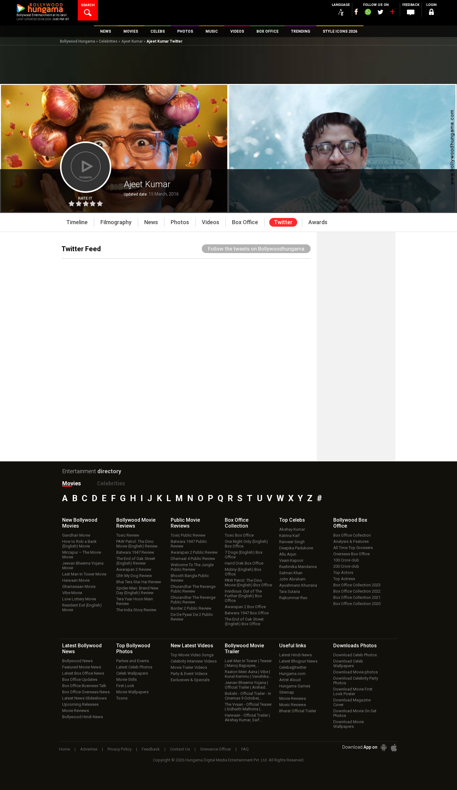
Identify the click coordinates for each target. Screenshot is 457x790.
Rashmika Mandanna (298, 566)
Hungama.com (292, 673)
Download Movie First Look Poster (352, 691)
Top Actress (344, 578)
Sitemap (286, 692)
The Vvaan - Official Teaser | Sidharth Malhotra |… (248, 706)
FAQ (245, 749)
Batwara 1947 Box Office (247, 613)
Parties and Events (132, 660)
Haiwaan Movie (76, 580)
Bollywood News (77, 660)
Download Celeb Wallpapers (348, 663)
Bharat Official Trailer (297, 711)
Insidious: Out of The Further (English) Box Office (243, 596)
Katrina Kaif (289, 535)
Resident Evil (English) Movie (82, 607)
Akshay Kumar (292, 529)
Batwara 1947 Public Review (189, 543)
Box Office (236, 523)
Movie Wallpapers (132, 692)
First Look (125, 685)
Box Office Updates (79, 679)
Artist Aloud (290, 679)
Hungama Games (294, 686)
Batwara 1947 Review (135, 552)
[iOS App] (394, 747)
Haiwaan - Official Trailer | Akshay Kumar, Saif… (247, 717)
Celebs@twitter (293, 667)
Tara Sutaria (289, 591)
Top (292, 520)
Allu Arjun (287, 554)
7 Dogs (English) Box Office (243, 554)
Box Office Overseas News (86, 692)
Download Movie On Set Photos (354, 713)
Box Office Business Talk (84, 685)
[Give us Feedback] (410, 13)
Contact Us (180, 749)
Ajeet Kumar (132, 41)
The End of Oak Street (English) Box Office (244, 621)
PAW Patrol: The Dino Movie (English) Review (137, 543)
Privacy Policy (120, 749)
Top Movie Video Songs (192, 655)
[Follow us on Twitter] (380, 12)
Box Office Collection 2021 (357, 597)
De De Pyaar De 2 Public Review (192, 616)
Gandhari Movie (76, 535)
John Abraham (292, 579)
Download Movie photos (355, 672)
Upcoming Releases (80, 704)
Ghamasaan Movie (78, 586)
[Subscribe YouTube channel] (392, 13)
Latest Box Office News (83, 673)
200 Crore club (346, 566)
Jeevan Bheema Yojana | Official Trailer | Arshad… (246, 685)
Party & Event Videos (189, 673)
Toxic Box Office (239, 535)
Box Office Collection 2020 (357, 603)
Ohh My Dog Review (134, 575)
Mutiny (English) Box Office (243, 571)
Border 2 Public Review (191, 608)
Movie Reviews (75, 710)
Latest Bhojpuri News (298, 661)
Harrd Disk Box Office (244, 563)
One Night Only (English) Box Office (246, 543)
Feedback (151, 749)
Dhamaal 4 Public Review (193, 558)
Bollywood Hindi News (82, 716)
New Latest (192, 646)
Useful (292, 646)
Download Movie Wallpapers (348, 724)
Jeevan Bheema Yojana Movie (83, 565)
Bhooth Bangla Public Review (190, 578)
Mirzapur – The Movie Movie (81, 554)
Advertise (88, 749)
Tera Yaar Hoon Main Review (134, 601)
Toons (121, 698)
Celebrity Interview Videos (194, 661)
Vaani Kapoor (291, 560)
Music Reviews (292, 704)
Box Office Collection (352, 535)
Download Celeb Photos (355, 655)
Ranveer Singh (292, 541)
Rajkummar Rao (293, 597)
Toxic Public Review (188, 535)
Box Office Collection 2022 (357, 591)
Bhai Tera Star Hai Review (138, 582)
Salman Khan (290, 573)
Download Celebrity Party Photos (355, 680)
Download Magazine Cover (352, 702)
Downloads (355, 646)
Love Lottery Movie (79, 599)
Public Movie (185, 523)
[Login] (431, 13)
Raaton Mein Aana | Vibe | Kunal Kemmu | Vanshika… (248, 674)
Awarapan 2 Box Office (245, 606)
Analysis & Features (351, 541)
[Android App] (384, 747)
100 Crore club (346, 560)
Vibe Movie (72, 592)
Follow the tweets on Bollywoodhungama (256, 249)
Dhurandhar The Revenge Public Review (193, 589)
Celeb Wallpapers (132, 673)
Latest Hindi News (295, 655)
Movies (71, 483)
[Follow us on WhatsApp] (367, 13)
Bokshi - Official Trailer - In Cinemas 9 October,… (248, 695)
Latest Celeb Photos (134, 667)
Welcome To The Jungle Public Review (192, 567)
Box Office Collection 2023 (357, 585)
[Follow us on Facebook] (356, 12)
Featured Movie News (81, 667)
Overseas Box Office (351, 554)
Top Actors (343, 572)
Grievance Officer (215, 749)
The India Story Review (136, 610)
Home (64, 749)
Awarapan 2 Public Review (194, 552)
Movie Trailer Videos (189, 667)
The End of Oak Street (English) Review (135, 561)
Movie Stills (126, 679)
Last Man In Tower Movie (84, 574)
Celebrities (108, 41)
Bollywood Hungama (77, 41)
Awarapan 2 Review (133, 569)
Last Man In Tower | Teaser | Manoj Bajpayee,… (248, 663)
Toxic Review (127, 535)
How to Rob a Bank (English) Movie (79, 543)
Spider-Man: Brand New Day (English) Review (137, 590)
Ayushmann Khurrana (298, 585)
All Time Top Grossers (353, 547)
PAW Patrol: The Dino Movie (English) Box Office (248, 582)
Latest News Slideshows (84, 698)
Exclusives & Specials (190, 679)
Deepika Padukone (296, 548)
